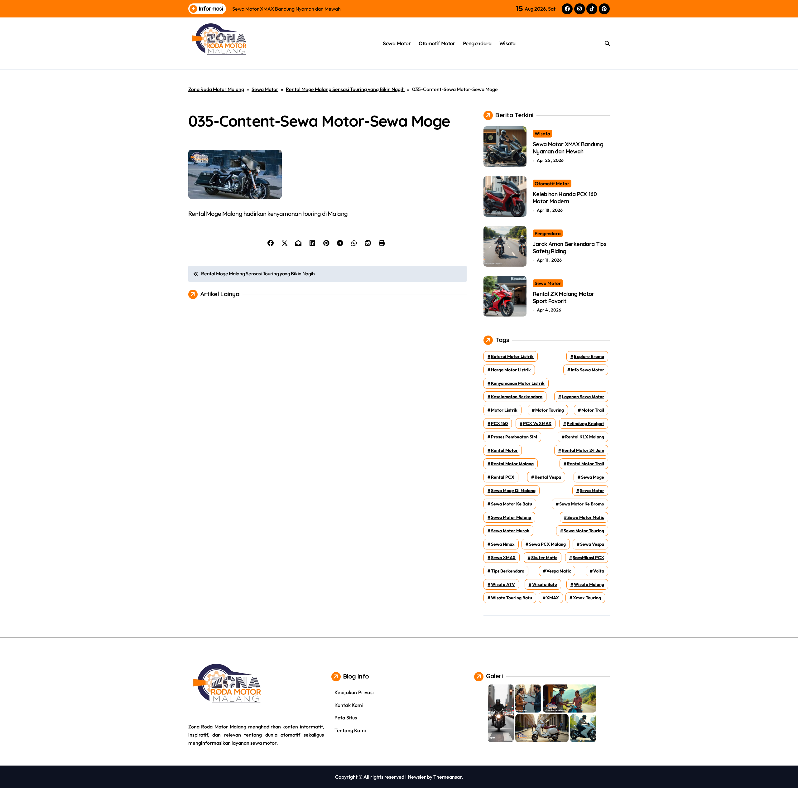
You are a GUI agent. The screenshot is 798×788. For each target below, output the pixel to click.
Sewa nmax (503, 544)
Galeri (494, 676)
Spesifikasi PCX (588, 557)
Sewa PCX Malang (547, 544)
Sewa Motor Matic (585, 517)
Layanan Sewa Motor (583, 396)
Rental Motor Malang (512, 464)
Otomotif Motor (437, 43)
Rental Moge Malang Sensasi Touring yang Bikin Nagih (345, 89)
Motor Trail (592, 410)
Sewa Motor (397, 43)
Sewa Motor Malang (511, 517)
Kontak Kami (348, 705)
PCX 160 (499, 423)
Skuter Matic (544, 557)
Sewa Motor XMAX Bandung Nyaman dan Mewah (568, 148)
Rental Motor (504, 450)
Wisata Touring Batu (511, 598)
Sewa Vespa (592, 544)
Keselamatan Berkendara (516, 396)
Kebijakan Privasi (354, 692)
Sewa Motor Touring (584, 531)
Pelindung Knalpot (585, 423)
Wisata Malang (589, 584)
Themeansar (447, 777)
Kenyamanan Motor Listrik (518, 383)
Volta (598, 571)
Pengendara (477, 43)
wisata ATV (503, 584)
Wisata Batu (544, 584)
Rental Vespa (548, 477)
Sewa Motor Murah (510, 531)
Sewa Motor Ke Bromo (581, 504)
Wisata (507, 43)
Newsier (417, 777)
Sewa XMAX (503, 557)
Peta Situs (345, 717)
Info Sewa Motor (587, 370)
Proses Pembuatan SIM (514, 437)
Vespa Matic (558, 571)
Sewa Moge (592, 477)
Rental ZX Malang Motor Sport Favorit (563, 297)
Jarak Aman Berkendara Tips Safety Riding (569, 247)
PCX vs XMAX (537, 423)
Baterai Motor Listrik (512, 356)
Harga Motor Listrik (511, 370)
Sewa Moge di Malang (513, 490)
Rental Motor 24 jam (583, 450)
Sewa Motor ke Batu (511, 504)
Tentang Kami (350, 730)
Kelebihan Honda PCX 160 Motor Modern (565, 198)
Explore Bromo (589, 356)
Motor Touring (549, 410)
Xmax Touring (587, 598)
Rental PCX (502, 477)
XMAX (552, 598)
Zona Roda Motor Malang (216, 89)
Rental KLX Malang (584, 437)
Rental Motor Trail (585, 464)
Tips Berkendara (507, 571)
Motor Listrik (504, 410)
